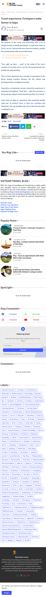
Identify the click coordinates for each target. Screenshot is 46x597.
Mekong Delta (36, 456)
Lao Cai (4, 456)
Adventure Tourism (8, 390)
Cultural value (17, 412)
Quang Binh (14, 478)
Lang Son (34, 452)
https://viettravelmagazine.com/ (21, 192)
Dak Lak (40, 416)
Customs (4, 416)
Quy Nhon (36, 482)
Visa (3, 540)
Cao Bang (28, 401)
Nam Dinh (26, 460)
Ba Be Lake (5, 394)
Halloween (34, 434)
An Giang (20, 390)
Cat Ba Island (39, 401)
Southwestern (26, 493)
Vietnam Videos (28, 526)
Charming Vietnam (8, 408)
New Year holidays (8, 463)
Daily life (21, 416)
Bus (3, 401)
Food (3, 430)
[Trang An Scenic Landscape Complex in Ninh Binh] (6, 229)
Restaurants (6, 485)
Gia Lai (40, 430)
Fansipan (18, 427)
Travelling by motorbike (20, 515)
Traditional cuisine (36, 507)
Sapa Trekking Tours (8, 209)
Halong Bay (5, 438)
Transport (20, 511)
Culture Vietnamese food (33, 412)
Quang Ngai (36, 478)
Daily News (30, 416)
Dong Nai (41, 419)
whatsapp (36, 314)
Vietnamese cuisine (25, 533)
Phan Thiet (5, 474)
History (4, 441)
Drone (21, 423)
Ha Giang (5, 434)
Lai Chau (5, 452)
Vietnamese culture (8, 537)
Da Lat (12, 416)
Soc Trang (5, 489)
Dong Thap (5, 423)
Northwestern (25, 471)
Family (38, 423)
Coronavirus (6, 412)
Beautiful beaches (25, 397)
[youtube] (24, 575)
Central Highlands (16, 405)
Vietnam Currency (8, 522)
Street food (38, 493)
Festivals (27, 427)
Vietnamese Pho (23, 537)
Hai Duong (14, 434)
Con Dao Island (32, 408)
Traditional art (6, 507)
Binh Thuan (38, 397)
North (24, 467)
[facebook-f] (17, 575)
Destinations (14, 419)
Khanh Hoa (21, 449)
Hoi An (4, 445)
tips (13, 504)
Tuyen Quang (6, 518)
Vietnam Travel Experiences (11, 526)
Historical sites (37, 438)
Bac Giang (29, 394)
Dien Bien (31, 419)
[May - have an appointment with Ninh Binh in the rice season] (6, 257)
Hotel (31, 445)
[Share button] (34, 126)
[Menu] (3, 4)
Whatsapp (28, 126)
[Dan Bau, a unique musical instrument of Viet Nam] (6, 243)
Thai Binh (16, 500)
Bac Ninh (5, 397)
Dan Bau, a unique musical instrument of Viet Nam (28, 243)
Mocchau (5, 460)
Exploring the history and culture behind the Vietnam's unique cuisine (27, 271)
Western (19, 540)
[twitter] (21, 575)
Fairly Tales (29, 423)
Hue (37, 445)
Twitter (22, 126)
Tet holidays (6, 500)
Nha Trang (38, 463)
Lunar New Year (15, 456)
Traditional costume (20, 507)
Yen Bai (27, 540)
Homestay (12, 445)
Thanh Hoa (37, 500)
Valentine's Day (19, 518)
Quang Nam (25, 478)
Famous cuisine (7, 427)
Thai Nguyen (26, 500)
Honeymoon (23, 445)
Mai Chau (26, 456)
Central (4, 405)
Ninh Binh (5, 467)
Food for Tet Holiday (28, 430)
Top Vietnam (21, 504)
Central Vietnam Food (32, 405)
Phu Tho (36, 474)
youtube (36, 320)
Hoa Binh (27, 441)
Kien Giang (31, 449)
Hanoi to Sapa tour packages (30, 103)
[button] (38, 4)
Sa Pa (9, 121)
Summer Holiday (18, 496)
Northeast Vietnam (35, 467)
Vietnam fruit (21, 522)
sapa (21, 485)
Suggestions (6, 496)
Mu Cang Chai (15, 460)
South (21, 489)
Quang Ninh (6, 482)
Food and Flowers (13, 430)
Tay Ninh (30, 496)
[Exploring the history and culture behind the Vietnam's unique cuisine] (6, 271)
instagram (13, 320)
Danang (4, 419)
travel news (5, 515)
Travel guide (10, 12)
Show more (39, 152)
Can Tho (19, 401)
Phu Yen (4, 478)
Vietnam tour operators (9, 205)
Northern (5, 471)
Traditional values (8, 511)
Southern (39, 489)
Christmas (20, 408)
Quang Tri (16, 482)
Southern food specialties (10, 493)
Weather (10, 540)
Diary (23, 419)
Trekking (34, 515)
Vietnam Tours (33, 522)
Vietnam (40, 518)
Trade (30, 504)
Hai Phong (24, 434)
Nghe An (20, 463)
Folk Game (36, 427)
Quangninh (26, 482)
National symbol (38, 460)
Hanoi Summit (24, 438)
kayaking (12, 449)
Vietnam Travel (6, 203)
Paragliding (37, 471)
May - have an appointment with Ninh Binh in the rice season (28, 257)
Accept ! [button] (6, 593)
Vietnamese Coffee (30, 529)
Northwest (14, 471)
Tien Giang (5, 504)
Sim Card (38, 485)
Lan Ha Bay (24, 452)
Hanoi (14, 438)
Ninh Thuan (16, 467)
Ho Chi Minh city (15, 441)
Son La (13, 489)
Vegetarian (30, 518)
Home (3, 12)
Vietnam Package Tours (9, 211)
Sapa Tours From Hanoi (9, 207)
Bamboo (13, 397)
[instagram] (28, 575)
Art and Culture (31, 390)
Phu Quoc (27, 474)
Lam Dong (14, 452)
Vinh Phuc (35, 537)
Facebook (15, 126)
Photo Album (16, 474)
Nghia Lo (29, 463)
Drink (14, 423)
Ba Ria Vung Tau (17, 394)
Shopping (29, 485)
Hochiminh (36, 441)
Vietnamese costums (9, 533)
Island (4, 449)
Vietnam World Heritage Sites (11, 529)
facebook (13, 314)
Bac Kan (38, 394)
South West (29, 489)
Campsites (10, 401)
